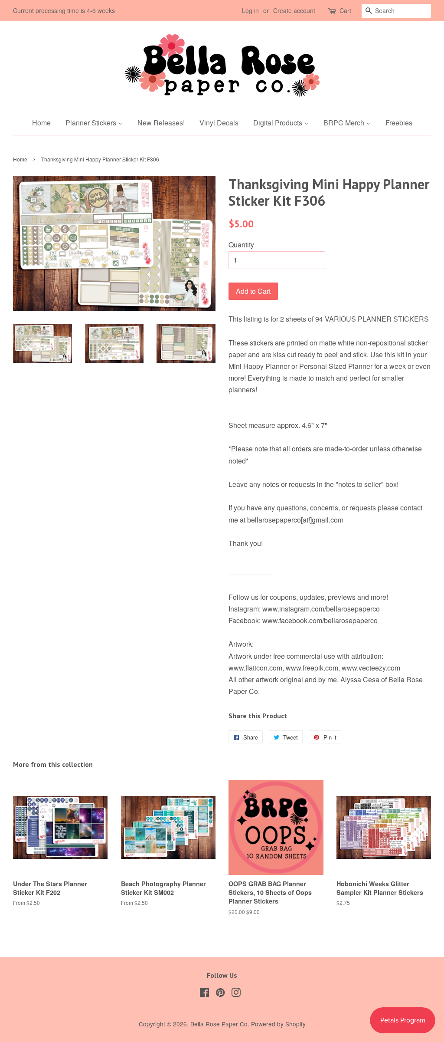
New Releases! (161, 123)
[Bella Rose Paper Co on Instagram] (236, 993)
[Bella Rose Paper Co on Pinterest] (220, 993)
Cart (345, 10)
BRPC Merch (344, 123)
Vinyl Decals (218, 123)
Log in (250, 10)
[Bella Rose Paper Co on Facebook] (204, 993)
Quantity (241, 245)
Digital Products (278, 123)
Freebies (398, 123)
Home (41, 123)
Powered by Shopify (278, 1023)
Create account (294, 10)
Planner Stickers (91, 123)
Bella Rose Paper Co (219, 1023)
